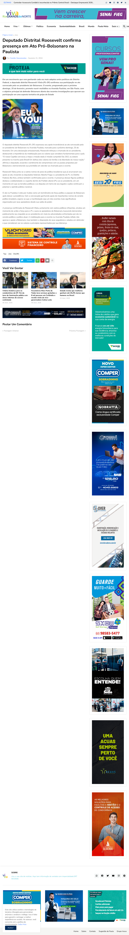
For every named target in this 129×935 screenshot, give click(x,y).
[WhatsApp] (37, 260)
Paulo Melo (103, 26)
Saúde (115, 26)
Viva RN (16, 254)
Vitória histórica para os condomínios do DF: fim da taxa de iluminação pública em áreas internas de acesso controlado (15, 295)
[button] (118, 26)
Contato (92, 931)
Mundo (91, 26)
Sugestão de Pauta (106, 931)
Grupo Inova (121, 931)
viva (16, 35)
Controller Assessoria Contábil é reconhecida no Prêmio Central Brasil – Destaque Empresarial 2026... (54, 2)
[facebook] (118, 2)
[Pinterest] (42, 260)
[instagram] (114, 2)
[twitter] (121, 2)
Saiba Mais (22, 924)
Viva (15, 26)
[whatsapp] (106, 2)
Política (39, 26)
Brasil (81, 26)
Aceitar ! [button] (11, 928)
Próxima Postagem (76, 331)
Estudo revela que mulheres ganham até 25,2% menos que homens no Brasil (72, 293)
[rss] (125, 2)
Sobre (84, 931)
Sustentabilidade (67, 26)
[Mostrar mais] (52, 260)
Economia (51, 26)
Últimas (27, 26)
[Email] (47, 260)
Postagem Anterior (11, 331)
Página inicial (8, 35)
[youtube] (110, 2)
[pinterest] (124, 876)
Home (7, 26)
